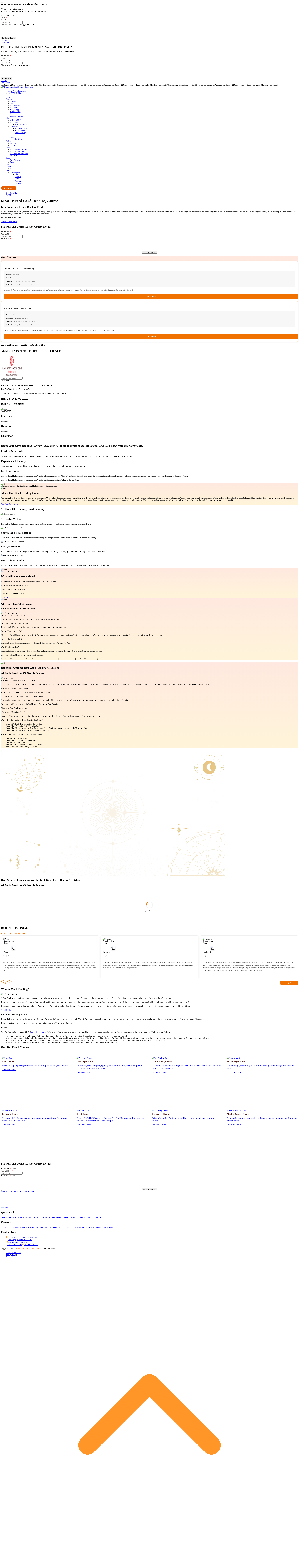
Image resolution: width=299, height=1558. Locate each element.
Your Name (148, 756)
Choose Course (149, 780)
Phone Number (149, 764)
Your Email (148, 772)
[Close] (198, 756)
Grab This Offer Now (171, 801)
